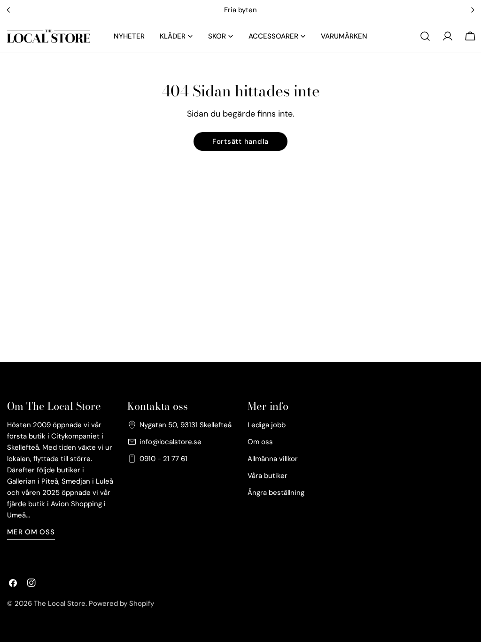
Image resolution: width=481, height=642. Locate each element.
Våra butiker (267, 475)
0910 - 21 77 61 (163, 458)
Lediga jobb (267, 425)
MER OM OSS (31, 532)
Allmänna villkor (273, 458)
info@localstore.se (171, 441)
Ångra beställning (276, 492)
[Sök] (425, 36)
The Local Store (59, 603)
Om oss (260, 441)
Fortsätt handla (240, 141)
